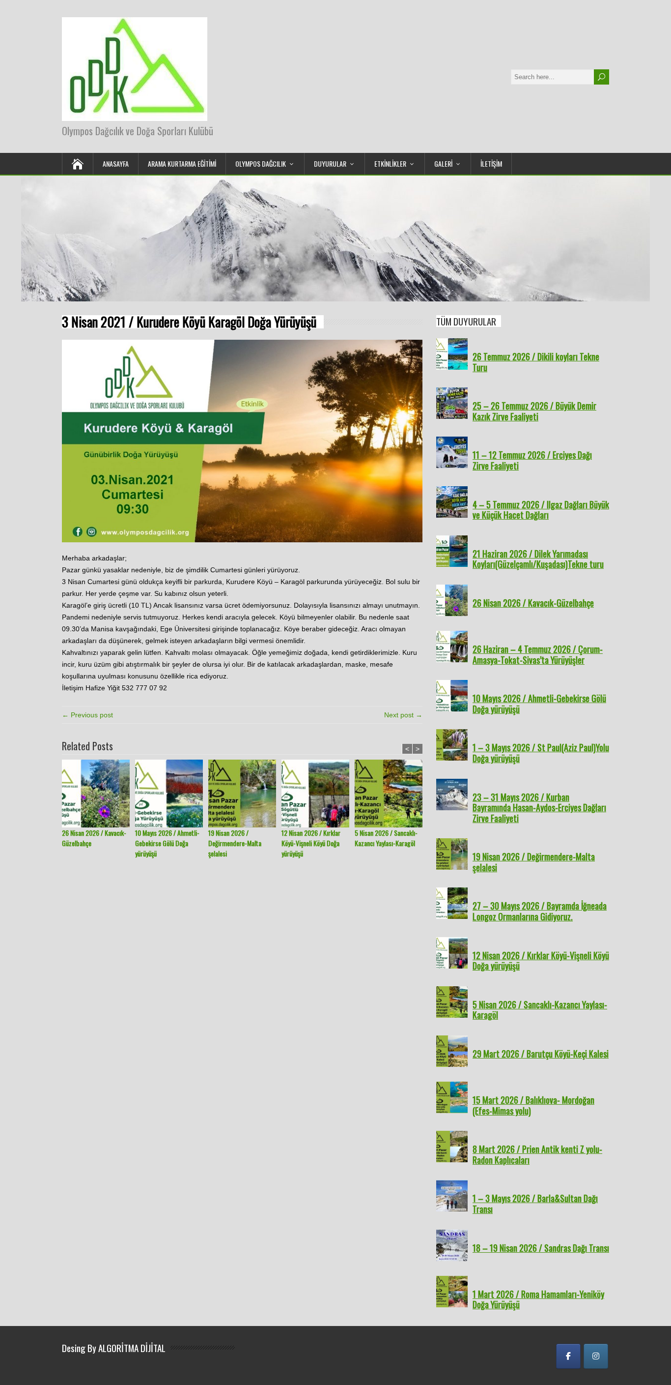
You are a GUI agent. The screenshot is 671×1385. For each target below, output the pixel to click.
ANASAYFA (116, 163)
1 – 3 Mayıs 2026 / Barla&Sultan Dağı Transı (535, 1203)
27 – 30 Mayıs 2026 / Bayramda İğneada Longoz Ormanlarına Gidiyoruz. (540, 911)
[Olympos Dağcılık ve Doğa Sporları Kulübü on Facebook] (568, 1356)
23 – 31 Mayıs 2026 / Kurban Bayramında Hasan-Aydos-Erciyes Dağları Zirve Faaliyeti (539, 808)
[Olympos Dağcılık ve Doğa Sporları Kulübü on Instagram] (596, 1356)
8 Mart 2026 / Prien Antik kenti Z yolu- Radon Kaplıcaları (537, 1154)
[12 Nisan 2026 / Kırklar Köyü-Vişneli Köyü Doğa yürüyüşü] (318, 793)
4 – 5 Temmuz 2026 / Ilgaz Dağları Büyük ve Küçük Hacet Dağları (541, 510)
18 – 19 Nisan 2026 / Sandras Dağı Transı (541, 1247)
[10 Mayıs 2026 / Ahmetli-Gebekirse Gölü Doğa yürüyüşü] (171, 793)
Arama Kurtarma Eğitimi (182, 163)
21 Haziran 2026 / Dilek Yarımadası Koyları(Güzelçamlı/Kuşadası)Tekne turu (538, 559)
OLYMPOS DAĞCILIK (260, 163)
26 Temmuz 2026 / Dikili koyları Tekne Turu (536, 362)
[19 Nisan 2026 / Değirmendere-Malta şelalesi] (244, 793)
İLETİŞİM (491, 163)
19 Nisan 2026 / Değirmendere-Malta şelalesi (234, 842)
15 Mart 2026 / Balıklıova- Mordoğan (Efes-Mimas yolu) (533, 1105)
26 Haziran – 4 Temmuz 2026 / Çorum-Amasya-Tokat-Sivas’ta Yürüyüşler (538, 654)
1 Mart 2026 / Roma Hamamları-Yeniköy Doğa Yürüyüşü (538, 1299)
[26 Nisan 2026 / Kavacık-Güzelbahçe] (98, 793)
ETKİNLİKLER (390, 163)
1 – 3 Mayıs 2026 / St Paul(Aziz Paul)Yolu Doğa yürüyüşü (541, 753)
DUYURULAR (330, 163)
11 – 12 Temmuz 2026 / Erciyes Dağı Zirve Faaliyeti (532, 460)
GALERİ (443, 163)
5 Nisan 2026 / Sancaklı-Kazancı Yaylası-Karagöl (386, 837)
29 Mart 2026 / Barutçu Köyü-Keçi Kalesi (541, 1053)
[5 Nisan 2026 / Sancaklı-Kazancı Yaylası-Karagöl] (391, 793)
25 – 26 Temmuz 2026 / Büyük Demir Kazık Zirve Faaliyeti (534, 411)
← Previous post (87, 715)
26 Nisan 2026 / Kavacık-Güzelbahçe (94, 837)
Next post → (403, 715)
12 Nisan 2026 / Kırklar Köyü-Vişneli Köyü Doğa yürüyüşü (310, 842)
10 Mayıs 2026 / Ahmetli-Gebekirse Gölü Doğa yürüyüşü (167, 842)
